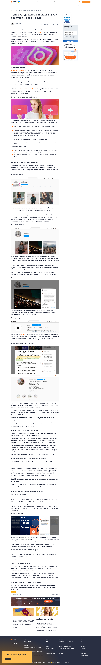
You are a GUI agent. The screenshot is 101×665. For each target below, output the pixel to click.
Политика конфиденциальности (65, 646)
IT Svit (54, 662)
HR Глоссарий (83, 657)
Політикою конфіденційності (42, 603)
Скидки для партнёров (50, 653)
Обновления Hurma (84, 655)
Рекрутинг (27, 5)
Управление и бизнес (35, 5)
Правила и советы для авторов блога (66, 641)
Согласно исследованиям (17, 70)
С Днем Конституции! (19, 618)
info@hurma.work (15, 646)
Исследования (83, 648)
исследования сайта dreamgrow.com (27, 88)
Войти (79, 1)
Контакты (48, 646)
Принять (8, 658)
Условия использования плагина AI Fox (66, 648)
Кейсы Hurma (83, 653)
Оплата (47, 643)
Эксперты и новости (45, 5)
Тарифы (47, 641)
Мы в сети (48, 650)
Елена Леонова (17, 23)
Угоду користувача (54, 603)
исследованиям (15, 82)
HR (22, 5)
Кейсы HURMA (60, 5)
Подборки (53, 5)
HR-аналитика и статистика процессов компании (33, 655)
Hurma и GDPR (61, 653)
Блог (12, 10)
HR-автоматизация (27, 641)
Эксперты (83, 646)
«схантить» (23, 334)
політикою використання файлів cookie (12, 655)
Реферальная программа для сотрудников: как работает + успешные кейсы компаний (44, 619)
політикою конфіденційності (19, 654)
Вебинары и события (50, 648)
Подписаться (48, 601)
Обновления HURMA (69, 5)
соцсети (40, 32)
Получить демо (86, 1)
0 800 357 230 (14, 643)
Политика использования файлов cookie (66, 643)
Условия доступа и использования (65, 650)
